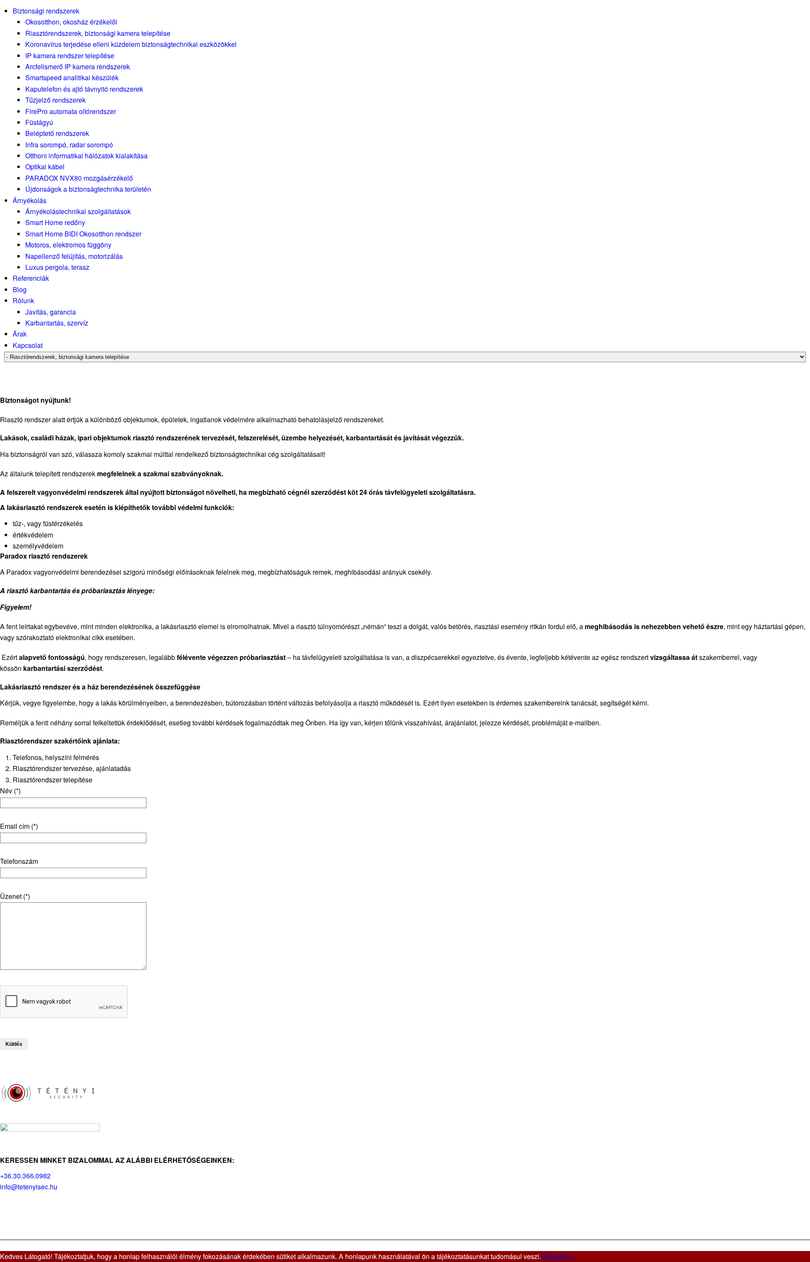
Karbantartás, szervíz (56, 323)
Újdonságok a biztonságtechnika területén (88, 189)
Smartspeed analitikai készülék (72, 77)
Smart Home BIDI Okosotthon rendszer (83, 234)
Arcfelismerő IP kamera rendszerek (77, 66)
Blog (20, 289)
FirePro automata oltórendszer (70, 111)
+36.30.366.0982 (25, 1176)
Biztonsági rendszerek (46, 11)
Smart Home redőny (55, 222)
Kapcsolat (28, 345)
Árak (20, 334)
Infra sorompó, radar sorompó (69, 144)
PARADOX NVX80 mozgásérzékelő (79, 178)
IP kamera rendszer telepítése (69, 55)
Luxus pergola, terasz (57, 267)
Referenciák (31, 278)
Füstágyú (39, 122)
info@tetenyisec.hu (28, 1186)
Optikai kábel (45, 166)
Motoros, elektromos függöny (68, 245)
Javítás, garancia (50, 312)
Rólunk (23, 300)
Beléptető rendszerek (57, 133)
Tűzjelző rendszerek (55, 100)
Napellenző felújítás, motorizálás (74, 256)
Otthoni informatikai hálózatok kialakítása (86, 155)
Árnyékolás (29, 200)
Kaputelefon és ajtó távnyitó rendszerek (84, 89)
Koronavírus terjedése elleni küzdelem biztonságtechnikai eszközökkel (131, 44)
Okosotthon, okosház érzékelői (71, 22)
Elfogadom (557, 1256)
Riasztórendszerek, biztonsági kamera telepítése (97, 33)
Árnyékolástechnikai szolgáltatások (78, 211)
